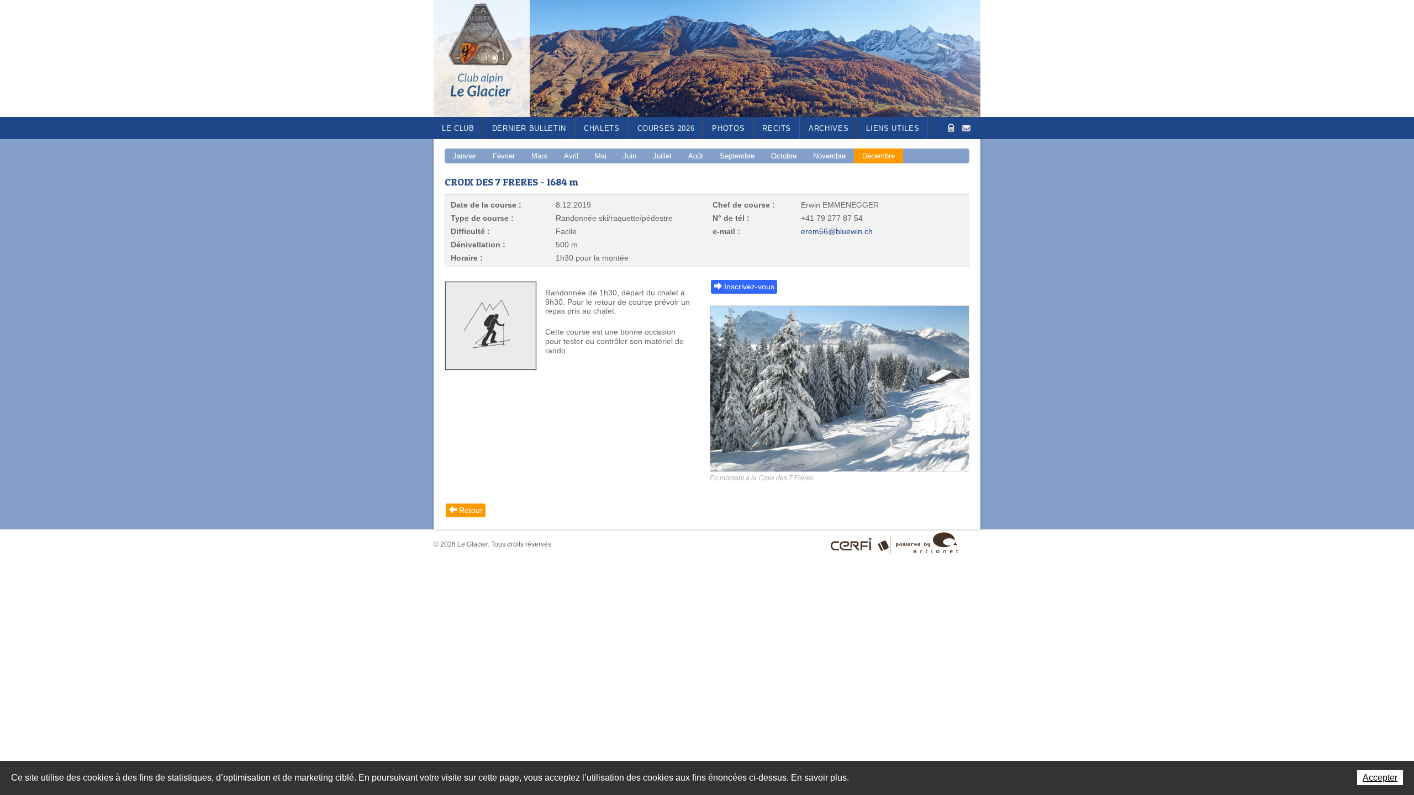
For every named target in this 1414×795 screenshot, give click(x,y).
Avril (571, 156)
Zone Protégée (949, 128)
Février (504, 156)
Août (695, 156)
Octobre (783, 156)
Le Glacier (489, 58)
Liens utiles (892, 128)
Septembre (737, 156)
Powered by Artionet (927, 542)
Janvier (464, 156)
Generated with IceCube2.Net (885, 544)
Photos (728, 128)
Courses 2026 (666, 128)
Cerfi (851, 544)
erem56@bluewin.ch (837, 231)
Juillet (662, 156)
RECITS (776, 128)
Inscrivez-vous (749, 286)
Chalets (602, 128)
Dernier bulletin (529, 128)
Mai (600, 156)
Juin (629, 156)
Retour (471, 510)
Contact (966, 127)
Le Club (458, 128)
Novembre (829, 156)
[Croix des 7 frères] (839, 393)
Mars (539, 156)
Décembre (878, 156)
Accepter (1380, 777)
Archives (828, 128)
